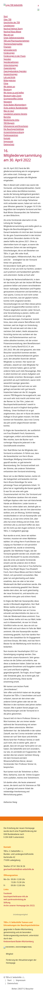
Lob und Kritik (9, 77)
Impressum (8, 141)
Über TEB (7, 19)
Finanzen (7, 46)
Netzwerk (8, 101)
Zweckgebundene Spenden (15, 71)
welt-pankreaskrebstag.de (15, 899)
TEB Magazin (9, 123)
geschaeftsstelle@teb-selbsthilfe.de (19, 869)
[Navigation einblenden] (38, 5)
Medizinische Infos (11, 120)
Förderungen (9, 53)
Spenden (7, 59)
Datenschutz (9, 144)
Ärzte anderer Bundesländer (16, 107)
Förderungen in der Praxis (15, 56)
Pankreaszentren (11, 135)
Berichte (7, 117)
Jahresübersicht (10, 50)
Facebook (8, 893)
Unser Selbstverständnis (14, 37)
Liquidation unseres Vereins (15, 114)
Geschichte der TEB (12, 22)
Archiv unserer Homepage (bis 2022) (19, 905)
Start (6, 16)
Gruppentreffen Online (13, 98)
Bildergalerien (10, 80)
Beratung (8, 89)
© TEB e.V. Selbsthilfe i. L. (14, 977)
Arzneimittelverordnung (14, 132)
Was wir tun (8, 34)
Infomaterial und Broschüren (16, 126)
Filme (6, 83)
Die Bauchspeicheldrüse (14, 129)
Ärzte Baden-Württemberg (15, 104)
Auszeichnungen (10, 74)
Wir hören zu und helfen (14, 92)
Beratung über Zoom (12, 95)
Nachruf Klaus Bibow (12, 31)
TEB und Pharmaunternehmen (16, 40)
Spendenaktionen (11, 62)
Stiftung (7, 902)
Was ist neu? (9, 111)
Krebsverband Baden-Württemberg (19, 941)
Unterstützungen (11, 65)
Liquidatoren (9, 25)
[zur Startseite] (13, 5)
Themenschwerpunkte (13, 44)
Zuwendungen (10, 68)
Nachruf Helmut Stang (13, 28)
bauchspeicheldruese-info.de (16, 896)
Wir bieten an (9, 86)
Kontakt (7, 138)
